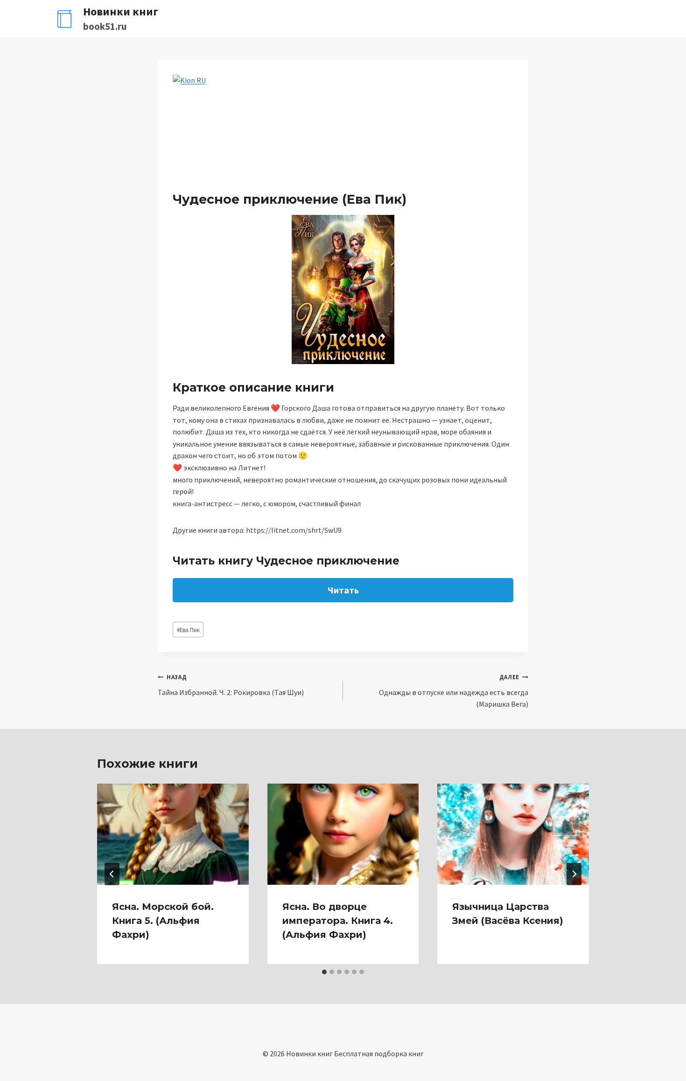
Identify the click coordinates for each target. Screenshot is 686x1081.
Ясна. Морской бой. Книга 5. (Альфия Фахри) (163, 920)
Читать (343, 590)
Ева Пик (188, 629)
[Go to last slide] (112, 874)
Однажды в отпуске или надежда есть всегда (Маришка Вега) (453, 691)
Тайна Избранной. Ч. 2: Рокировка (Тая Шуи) (231, 685)
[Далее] (574, 874)
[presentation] (173, 834)
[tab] (324, 972)
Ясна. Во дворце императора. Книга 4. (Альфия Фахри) (337, 920)
